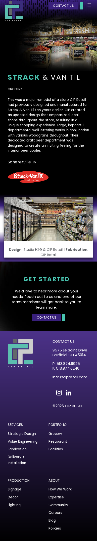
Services (15, 424)
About (54, 480)
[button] (89, 219)
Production (19, 480)
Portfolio (57, 424)
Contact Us (63, 5)
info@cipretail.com (69, 377)
